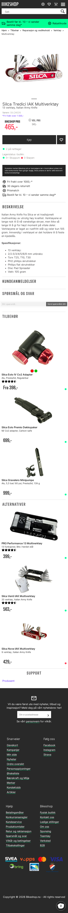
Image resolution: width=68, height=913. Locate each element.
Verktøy (57, 30)
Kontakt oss (47, 817)
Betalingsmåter (15, 812)
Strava (47, 754)
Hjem (4, 30)
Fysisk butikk (48, 812)
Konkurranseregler (17, 817)
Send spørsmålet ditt (57, 304)
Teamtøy (45, 836)
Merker (11, 782)
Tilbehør (14, 30)
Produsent (8, 680)
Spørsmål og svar (16, 836)
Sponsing (45, 831)
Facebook (49, 745)
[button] (34, 207)
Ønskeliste (13, 773)
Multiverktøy (8, 34)
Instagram (49, 749)
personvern (33, 721)
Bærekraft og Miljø (18, 778)
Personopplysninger (19, 768)
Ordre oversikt (15, 764)
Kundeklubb (14, 787)
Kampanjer (13, 749)
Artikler (11, 792)
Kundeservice (14, 821)
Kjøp (29, 139)
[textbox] (23, 304)
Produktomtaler (15, 826)
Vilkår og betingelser (18, 840)
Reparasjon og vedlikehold (36, 30)
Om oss (44, 826)
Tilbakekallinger (15, 845)
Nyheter (11, 759)
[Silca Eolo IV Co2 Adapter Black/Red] (34, 348)
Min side (12, 754)
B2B (42, 845)
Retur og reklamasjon (18, 831)
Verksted (45, 840)
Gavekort (12, 745)
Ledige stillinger (49, 821)
